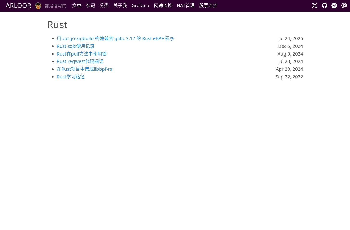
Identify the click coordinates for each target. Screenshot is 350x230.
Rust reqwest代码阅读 (80, 61)
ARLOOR (18, 5)
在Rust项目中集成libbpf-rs (84, 69)
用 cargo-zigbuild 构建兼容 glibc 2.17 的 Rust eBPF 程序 (115, 38)
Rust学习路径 (71, 77)
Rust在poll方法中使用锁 (82, 54)
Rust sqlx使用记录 (76, 46)
